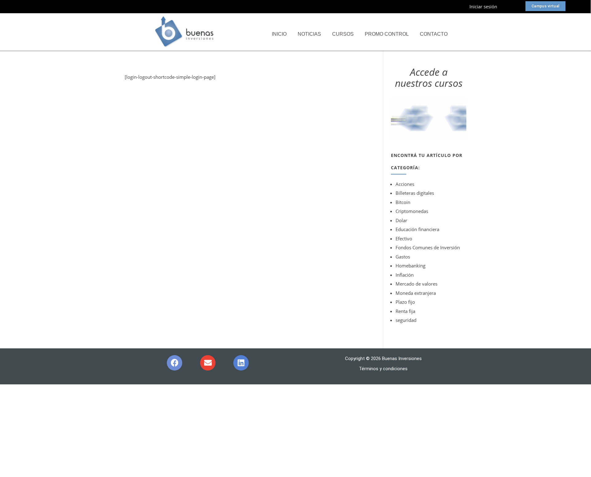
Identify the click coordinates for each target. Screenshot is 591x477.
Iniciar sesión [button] (483, 6)
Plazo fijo (405, 302)
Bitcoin (403, 202)
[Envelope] (207, 363)
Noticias (309, 34)
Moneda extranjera (416, 293)
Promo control (387, 34)
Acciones (405, 184)
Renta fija (405, 311)
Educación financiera (417, 229)
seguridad (406, 320)
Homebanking (410, 266)
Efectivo (404, 238)
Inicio (279, 34)
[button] (545, 6)
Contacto (434, 34)
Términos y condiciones (383, 368)
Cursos (343, 34)
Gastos (403, 257)
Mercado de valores (416, 284)
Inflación (405, 275)
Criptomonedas (412, 211)
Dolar (401, 220)
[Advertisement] (295, 431)
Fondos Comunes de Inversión (428, 247)
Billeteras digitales (415, 193)
